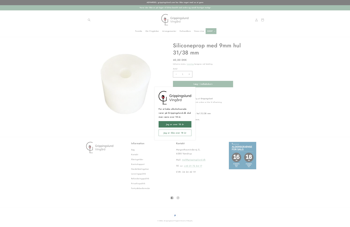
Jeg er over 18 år (175, 124)
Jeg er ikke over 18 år (175, 132)
